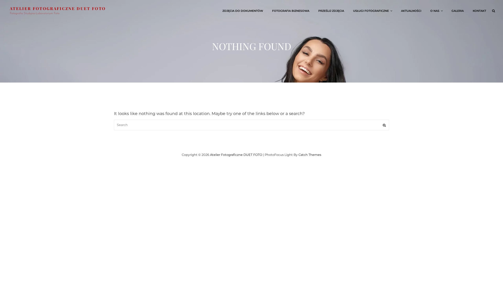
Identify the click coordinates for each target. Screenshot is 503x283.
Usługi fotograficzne (371, 11)
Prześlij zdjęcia (331, 11)
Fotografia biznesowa (290, 11)
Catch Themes (309, 155)
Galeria (458, 11)
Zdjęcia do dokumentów (242, 11)
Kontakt (479, 11)
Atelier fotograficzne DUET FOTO (58, 8)
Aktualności (411, 11)
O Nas (434, 11)
